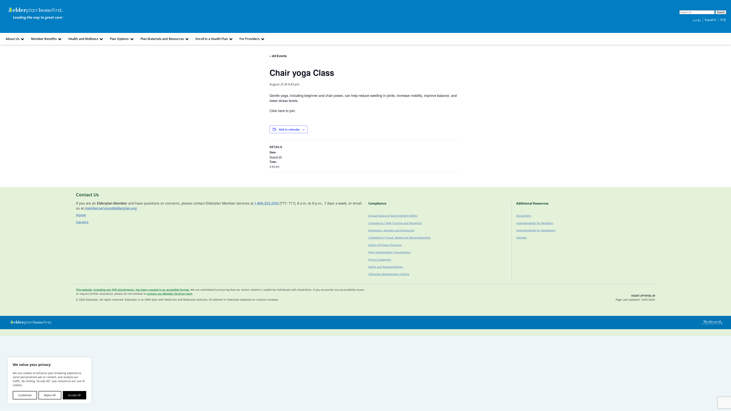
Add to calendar (289, 129)
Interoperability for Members (534, 223)
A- (693, 20)
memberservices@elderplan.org (111, 208)
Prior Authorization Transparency (389, 252)
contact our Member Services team (169, 294)
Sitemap (521, 237)
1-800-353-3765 (266, 203)
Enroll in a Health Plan (212, 39)
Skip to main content (17, 8)
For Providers (249, 39)
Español (710, 20)
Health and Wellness (83, 39)
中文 (723, 20)
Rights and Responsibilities (385, 267)
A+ (699, 20)
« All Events (278, 56)
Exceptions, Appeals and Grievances (391, 230)
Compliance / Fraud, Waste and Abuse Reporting (399, 237)
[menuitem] (14, 39)
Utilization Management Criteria (388, 274)
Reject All (50, 395)
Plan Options (119, 39)
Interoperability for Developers (535, 230)
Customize (25, 395)
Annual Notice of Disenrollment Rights (392, 215)
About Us (12, 39)
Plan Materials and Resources (162, 39)
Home (81, 215)
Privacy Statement (379, 259)
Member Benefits (44, 39)
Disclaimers (523, 215)
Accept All (74, 395)
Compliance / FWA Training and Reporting (395, 223)
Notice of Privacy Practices (385, 245)
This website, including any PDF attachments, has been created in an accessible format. (133, 290)
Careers (82, 222)
